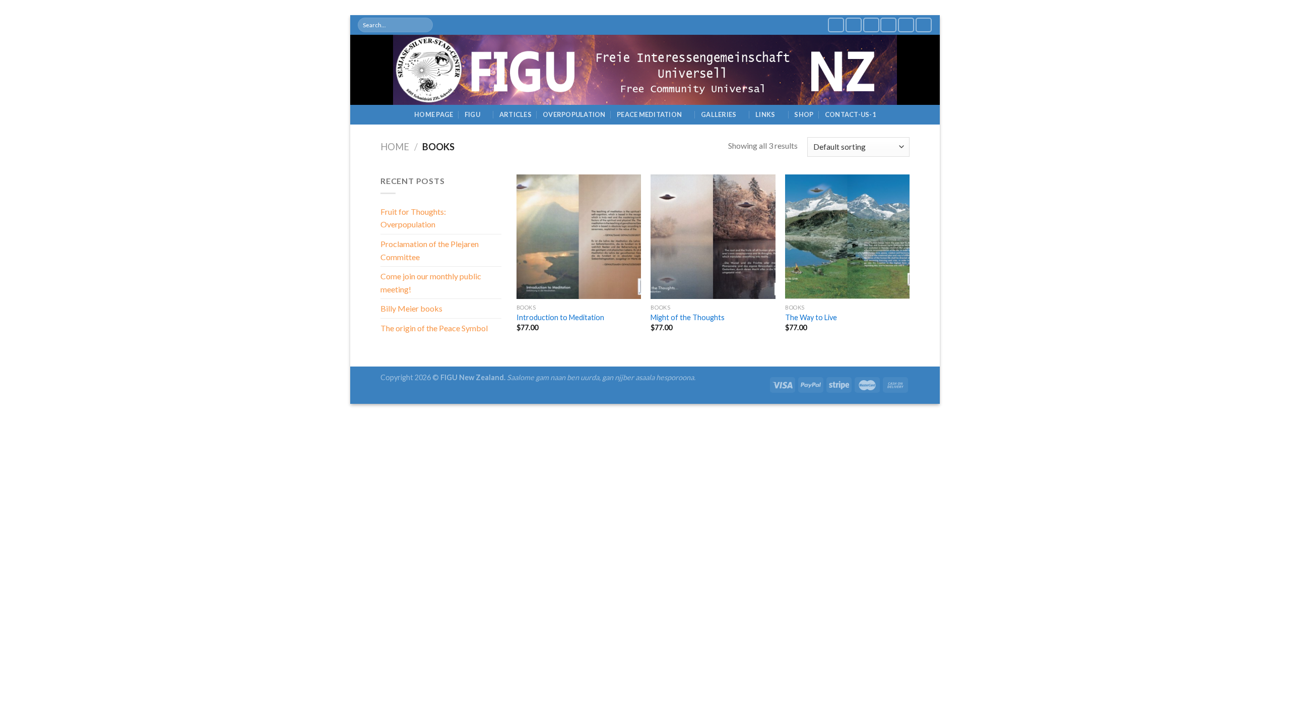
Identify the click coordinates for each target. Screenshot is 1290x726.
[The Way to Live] (847, 236)
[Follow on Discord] (924, 25)
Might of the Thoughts (688, 317)
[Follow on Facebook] (836, 25)
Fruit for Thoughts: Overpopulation (413, 218)
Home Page (433, 114)
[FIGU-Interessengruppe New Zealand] (645, 70)
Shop (803, 114)
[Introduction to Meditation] (579, 236)
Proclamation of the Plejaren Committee (429, 250)
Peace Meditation (649, 114)
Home (394, 146)
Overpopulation (574, 114)
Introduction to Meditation (560, 317)
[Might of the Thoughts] (713, 236)
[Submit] (425, 25)
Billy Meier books (411, 308)
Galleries (718, 114)
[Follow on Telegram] (906, 25)
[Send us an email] (871, 25)
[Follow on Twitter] (854, 25)
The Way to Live (811, 317)
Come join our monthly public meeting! (430, 282)
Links (765, 114)
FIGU (472, 114)
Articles (515, 114)
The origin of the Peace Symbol (434, 328)
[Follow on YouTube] (888, 25)
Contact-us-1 (850, 114)
